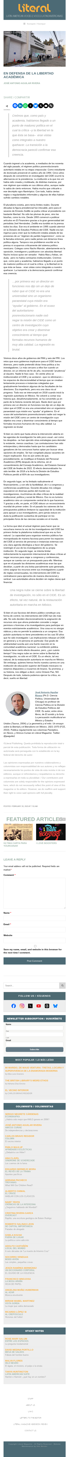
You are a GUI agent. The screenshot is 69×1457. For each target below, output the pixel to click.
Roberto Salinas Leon (19, 1224)
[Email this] (45, 105)
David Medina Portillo (19, 1349)
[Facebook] (13, 1006)
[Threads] (47, 1006)
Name (7, 913)
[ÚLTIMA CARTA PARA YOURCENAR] (18, 832)
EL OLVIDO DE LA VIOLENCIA (19, 1273)
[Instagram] (22, 1006)
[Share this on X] (40, 105)
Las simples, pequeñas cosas (19, 1262)
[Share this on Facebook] (15, 105)
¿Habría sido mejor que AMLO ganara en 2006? (27, 1119)
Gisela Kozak (13, 1235)
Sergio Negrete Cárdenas (21, 1114)
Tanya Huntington (16, 1371)
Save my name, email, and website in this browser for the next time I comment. (33, 951)
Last (7, 1038)
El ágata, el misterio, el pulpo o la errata (23, 1366)
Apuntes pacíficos (13, 1174)
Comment (9, 875)
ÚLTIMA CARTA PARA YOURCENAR (15, 844)
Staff (30, 1399)
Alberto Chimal (15, 1191)
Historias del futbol (13, 1317)
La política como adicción (17, 1240)
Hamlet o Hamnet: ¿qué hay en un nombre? (25, 1377)
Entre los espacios (17, 1341)
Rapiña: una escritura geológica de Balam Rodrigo (28, 1218)
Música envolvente (14, 1295)
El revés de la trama (18, 1171)
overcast (11, 1215)
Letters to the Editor (30, 1418)
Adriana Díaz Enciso (16, 1084)
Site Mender (42, 1446)
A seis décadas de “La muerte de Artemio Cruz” (27, 1251)
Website (8, 935)
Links (30, 1412)
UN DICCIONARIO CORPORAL (20, 1270)
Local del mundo (15, 1248)
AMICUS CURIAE (13, 1127)
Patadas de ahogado (14, 1229)
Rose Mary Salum (16, 1339)
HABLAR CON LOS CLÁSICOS (20, 1196)
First (7, 1031)
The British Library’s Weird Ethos (26, 1080)
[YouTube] (38, 1006)
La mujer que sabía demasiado (19, 1306)
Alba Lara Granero (16, 1074)
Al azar (9, 1292)
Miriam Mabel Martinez (19, 1301)
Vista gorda (12, 1303)
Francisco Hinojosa (18, 1279)
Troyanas (11, 1182)
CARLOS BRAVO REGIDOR (20, 1093)
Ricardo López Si (15, 1312)
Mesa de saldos (14, 1352)
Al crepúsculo (14, 1314)
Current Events (12, 33)
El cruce (10, 1193)
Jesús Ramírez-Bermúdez (21, 1268)
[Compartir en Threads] (30, 105)
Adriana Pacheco (16, 1180)
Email (7, 924)
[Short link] (51, 105)
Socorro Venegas (16, 1257)
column (9, 1138)
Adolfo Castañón (16, 1246)
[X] (30, 1006)
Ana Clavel (12, 1158)
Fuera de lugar (14, 1237)
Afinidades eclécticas (18, 1149)
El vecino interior (17, 1090)
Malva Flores (13, 1360)
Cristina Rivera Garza (19, 1213)
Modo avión (12, 1259)
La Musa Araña (13, 1281)
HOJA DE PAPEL (13, 1284)
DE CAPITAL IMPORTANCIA (19, 1226)
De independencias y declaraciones (21, 1130)
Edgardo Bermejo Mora (20, 1169)
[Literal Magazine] (34, 8)
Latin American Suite (17, 1374)
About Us (30, 1405)
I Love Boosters (46, 843)
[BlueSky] (55, 1006)
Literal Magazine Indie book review (30, 1424)
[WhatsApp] (25, 105)
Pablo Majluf (14, 1147)
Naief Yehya (12, 1202)
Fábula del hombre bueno (17, 1355)
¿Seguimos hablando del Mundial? (21, 1207)
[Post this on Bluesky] (35, 105)
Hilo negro (11, 1363)
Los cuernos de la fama (16, 1163)
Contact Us (30, 1431)
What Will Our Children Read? (19, 1185)
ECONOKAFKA (12, 1116)
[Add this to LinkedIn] (20, 105)
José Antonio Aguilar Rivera (23, 1125)
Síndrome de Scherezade (20, 1160)
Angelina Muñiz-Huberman (21, 1290)
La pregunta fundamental (16, 1344)
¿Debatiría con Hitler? (15, 1152)
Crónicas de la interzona (20, 1204)
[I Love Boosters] (51, 832)
